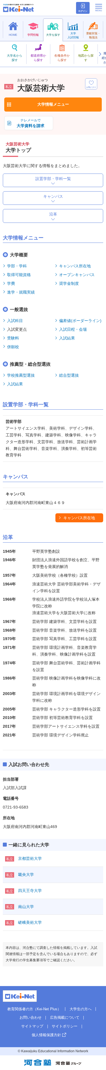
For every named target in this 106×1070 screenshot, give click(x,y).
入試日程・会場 (73, 329)
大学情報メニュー (53, 104)
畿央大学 (26, 874)
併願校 (13, 347)
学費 (11, 283)
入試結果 (67, 338)
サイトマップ (32, 1026)
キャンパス (53, 196)
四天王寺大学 (30, 890)
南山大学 (26, 906)
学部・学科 (17, 266)
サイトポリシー (64, 1026)
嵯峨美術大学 (30, 922)
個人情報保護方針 (46, 1035)
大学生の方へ (81, 1009)
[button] (99, 54)
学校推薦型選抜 (21, 375)
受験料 (13, 338)
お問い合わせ (31, 1017)
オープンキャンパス (77, 274)
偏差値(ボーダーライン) (80, 320)
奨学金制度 (69, 283)
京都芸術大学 (30, 858)
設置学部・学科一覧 (53, 178)
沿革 (53, 214)
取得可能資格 (19, 274)
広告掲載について (64, 1017)
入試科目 (15, 320)
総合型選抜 (69, 375)
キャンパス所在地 (75, 266)
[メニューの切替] (98, 7)
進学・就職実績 (21, 292)
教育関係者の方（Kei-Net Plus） (34, 1009)
